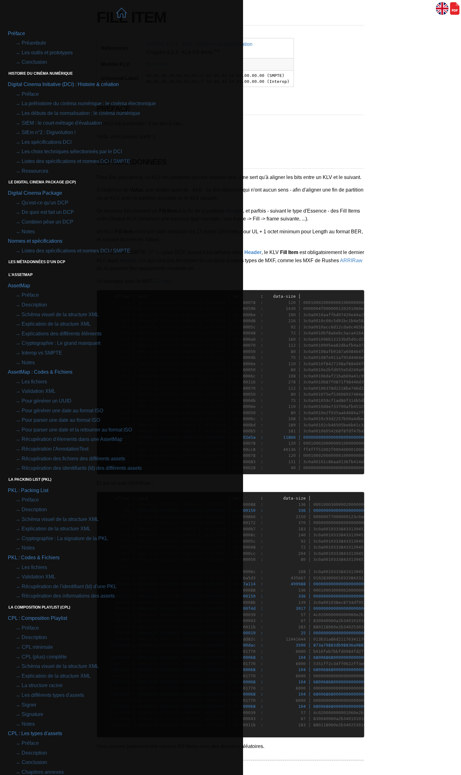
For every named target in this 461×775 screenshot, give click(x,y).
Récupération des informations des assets (68, 596)
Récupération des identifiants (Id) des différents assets (82, 468)
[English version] (442, 8)
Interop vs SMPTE (42, 352)
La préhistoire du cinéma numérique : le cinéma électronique (89, 103)
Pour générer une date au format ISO (62, 410)
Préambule (34, 43)
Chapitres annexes (43, 772)
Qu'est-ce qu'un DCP (45, 202)
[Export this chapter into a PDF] (454, 8)
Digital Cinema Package (35, 193)
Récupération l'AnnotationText (55, 449)
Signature (32, 714)
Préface (16, 33)
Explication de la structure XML (56, 324)
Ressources (35, 171)
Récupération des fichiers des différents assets (73, 458)
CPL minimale (37, 647)
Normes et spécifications (35, 241)
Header (253, 252)
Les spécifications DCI (47, 142)
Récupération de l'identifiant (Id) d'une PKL (69, 586)
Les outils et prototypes (47, 52)
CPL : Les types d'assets (35, 733)
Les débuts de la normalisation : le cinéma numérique (81, 113)
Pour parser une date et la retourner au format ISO (77, 429)
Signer (29, 704)
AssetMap (19, 285)
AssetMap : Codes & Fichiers (40, 372)
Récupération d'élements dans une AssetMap (72, 439)
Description (34, 304)
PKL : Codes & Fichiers (34, 557)
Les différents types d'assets (53, 695)
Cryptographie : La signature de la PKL (65, 538)
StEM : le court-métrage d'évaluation (62, 123)
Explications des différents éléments (62, 333)
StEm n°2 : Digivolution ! (49, 132)
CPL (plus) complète (44, 656)
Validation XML (39, 391)
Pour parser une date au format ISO (61, 420)
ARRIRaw (351, 260)
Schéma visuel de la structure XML (60, 314)
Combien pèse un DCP (47, 222)
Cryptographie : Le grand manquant (61, 343)
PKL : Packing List (28, 490)
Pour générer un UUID (47, 401)
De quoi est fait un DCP (48, 212)
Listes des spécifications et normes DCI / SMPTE (76, 161)
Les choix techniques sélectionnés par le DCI (72, 151)
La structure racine (42, 685)
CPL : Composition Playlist (37, 618)
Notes (28, 231)
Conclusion (34, 62)
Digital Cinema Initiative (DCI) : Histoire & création (63, 84)
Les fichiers (34, 381)
